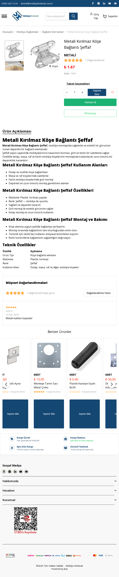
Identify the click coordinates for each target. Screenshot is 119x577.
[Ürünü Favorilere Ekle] (113, 92)
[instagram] (98, 3)
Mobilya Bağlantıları (27, 32)
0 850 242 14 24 (10, 3)
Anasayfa (7, 32)
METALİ (70, 55)
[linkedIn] (104, 3)
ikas (66, 568)
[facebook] (93, 3)
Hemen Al (90, 102)
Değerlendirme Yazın (98, 293)
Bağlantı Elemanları (53, 32)
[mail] (115, 3)
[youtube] (110, 3)
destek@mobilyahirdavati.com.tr (37, 3)
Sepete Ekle (97, 92)
